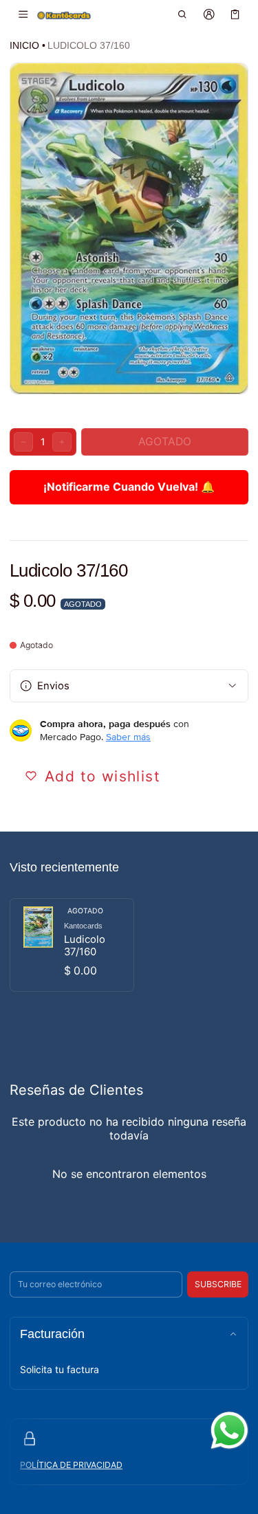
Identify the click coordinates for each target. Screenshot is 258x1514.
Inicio (24, 45)
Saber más (128, 737)
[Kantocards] (64, 14)
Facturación (52, 1334)
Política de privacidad (71, 1465)
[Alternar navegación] (23, 14)
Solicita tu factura (59, 1369)
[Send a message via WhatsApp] (229, 1430)
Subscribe (218, 1284)
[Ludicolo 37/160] (71, 945)
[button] (182, 14)
